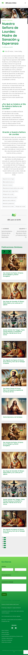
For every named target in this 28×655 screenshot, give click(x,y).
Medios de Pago (5, 632)
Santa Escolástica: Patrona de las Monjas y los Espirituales (7, 233)
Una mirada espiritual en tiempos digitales (11, 616)
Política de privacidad (6, 642)
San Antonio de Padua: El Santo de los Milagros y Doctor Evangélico (13, 274)
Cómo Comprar (5, 630)
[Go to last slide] (4, 252)
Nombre (3, 571)
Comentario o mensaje (7, 582)
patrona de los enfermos (9, 200)
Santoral (10, 20)
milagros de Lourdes (8, 194)
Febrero (4, 20)
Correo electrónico (7, 575)
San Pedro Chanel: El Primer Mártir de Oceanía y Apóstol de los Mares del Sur (13, 390)
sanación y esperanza (8, 203)
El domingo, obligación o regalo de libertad (11, 607)
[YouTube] (15, 628)
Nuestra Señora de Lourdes (10, 197)
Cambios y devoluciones (7, 638)
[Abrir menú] (25, 3)
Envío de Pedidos (5, 634)
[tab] (5, 537)
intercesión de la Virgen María (10, 191)
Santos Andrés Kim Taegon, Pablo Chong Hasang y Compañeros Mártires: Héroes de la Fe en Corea (14, 332)
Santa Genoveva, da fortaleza (12, 417)
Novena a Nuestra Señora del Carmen (10, 604)
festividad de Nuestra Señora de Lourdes (13, 188)
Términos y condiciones (7, 640)
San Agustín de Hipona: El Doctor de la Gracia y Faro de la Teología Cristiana (14, 361)
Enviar (4, 594)
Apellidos (16, 571)
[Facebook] (12, 628)
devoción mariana (7, 185)
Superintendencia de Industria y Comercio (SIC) (12, 636)
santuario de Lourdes (8, 206)
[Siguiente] (9, 252)
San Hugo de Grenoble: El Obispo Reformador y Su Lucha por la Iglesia (13, 303)
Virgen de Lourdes (20, 206)
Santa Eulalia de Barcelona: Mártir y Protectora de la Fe (21, 233)
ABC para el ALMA (14, 220)
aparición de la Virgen (8, 179)
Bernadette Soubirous (8, 182)
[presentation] (14, 262)
